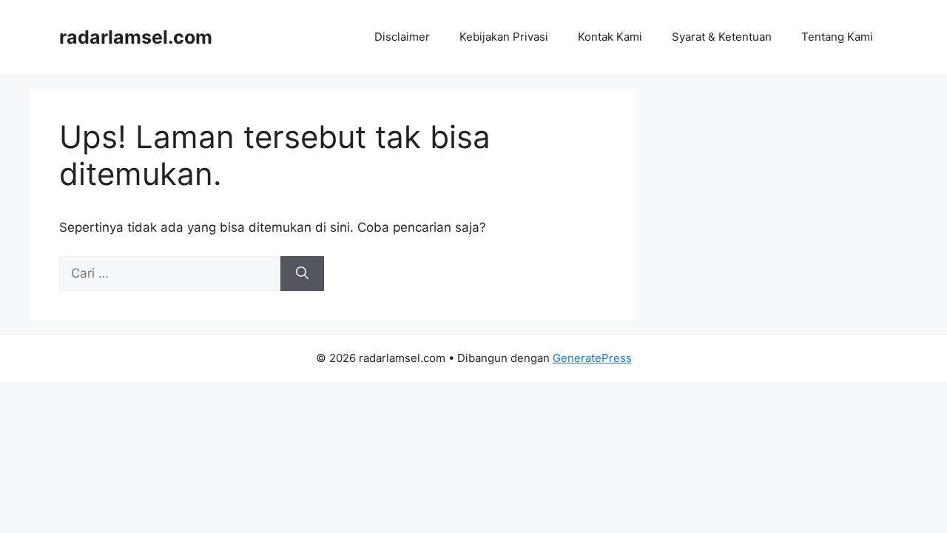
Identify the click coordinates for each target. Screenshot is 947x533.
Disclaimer (402, 37)
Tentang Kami (837, 37)
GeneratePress (592, 358)
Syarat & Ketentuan (722, 37)
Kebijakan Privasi (503, 37)
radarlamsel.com (135, 37)
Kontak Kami (610, 37)
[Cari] (302, 274)
